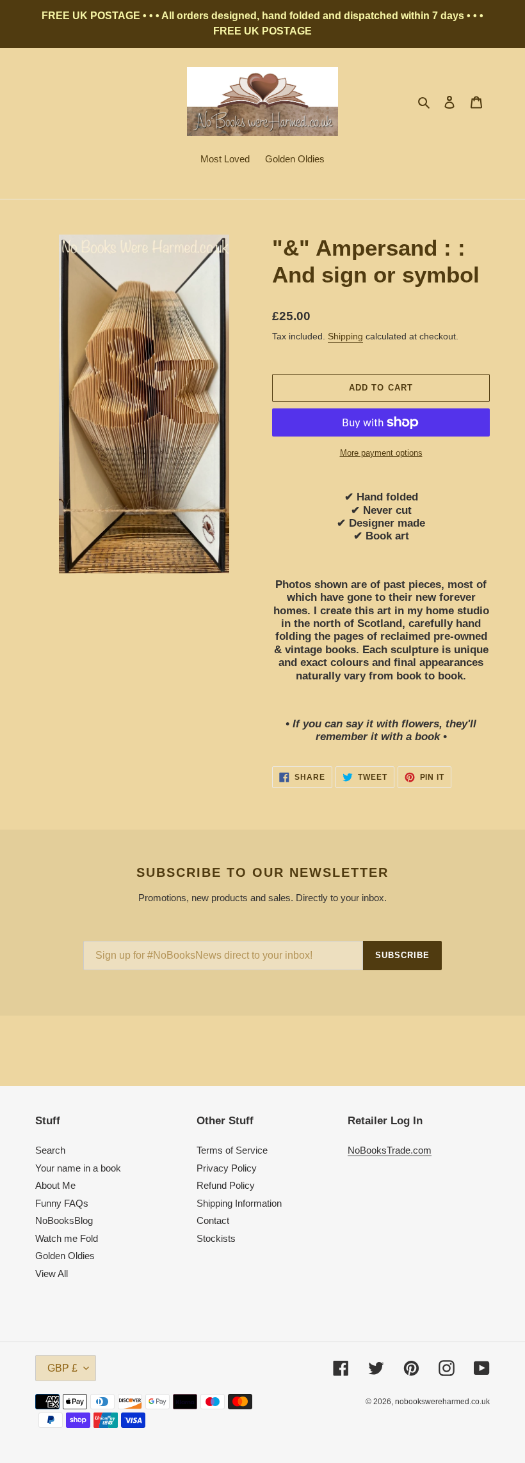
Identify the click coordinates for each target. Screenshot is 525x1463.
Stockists (216, 1238)
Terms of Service (232, 1150)
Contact (213, 1220)
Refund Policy (226, 1185)
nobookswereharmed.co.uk (442, 1401)
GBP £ (62, 1368)
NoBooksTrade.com (390, 1150)
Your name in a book (78, 1168)
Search (50, 1150)
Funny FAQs (61, 1203)
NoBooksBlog (64, 1220)
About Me (55, 1185)
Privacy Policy (227, 1168)
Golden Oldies (65, 1255)
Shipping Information (239, 1203)
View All (51, 1273)
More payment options (381, 453)
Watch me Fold (66, 1238)
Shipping (345, 336)
